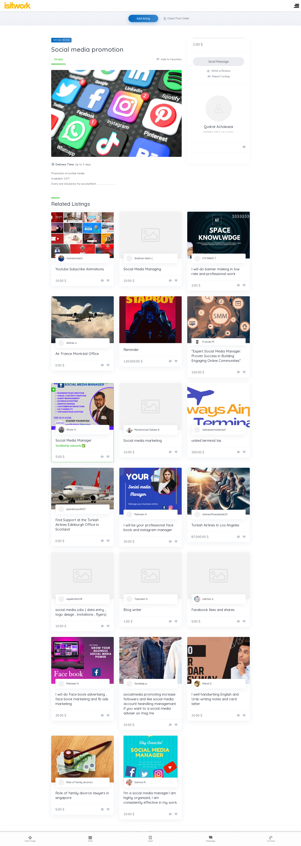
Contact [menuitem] (271, 841)
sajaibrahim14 (74, 599)
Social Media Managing (142, 269)
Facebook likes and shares (212, 610)
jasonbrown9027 (76, 509)
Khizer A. (71, 429)
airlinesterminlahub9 (214, 429)
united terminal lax (206, 440)
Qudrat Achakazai (218, 126)
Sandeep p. (141, 683)
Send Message (218, 62)
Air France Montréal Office (77, 353)
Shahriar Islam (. (143, 258)
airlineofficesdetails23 (214, 514)
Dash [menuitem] (150, 841)
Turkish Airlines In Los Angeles (215, 525)
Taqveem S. (141, 599)
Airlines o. (71, 342)
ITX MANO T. (209, 258)
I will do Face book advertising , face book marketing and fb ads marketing (81, 699)
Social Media (61, 40)
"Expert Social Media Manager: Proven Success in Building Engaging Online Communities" (216, 356)
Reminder (131, 349)
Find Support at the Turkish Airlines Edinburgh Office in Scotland (77, 524)
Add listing (143, 18)
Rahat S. (207, 683)
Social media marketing (143, 440)
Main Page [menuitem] (30, 841)
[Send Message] (244, 147)
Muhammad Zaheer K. (147, 429)
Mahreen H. (140, 514)
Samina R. (140, 782)
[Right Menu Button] (296, 6)
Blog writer (132, 610)
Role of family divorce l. (79, 782)
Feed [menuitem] (90, 841)
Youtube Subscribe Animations (79, 269)
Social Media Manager (74, 440)
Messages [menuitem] (210, 841)
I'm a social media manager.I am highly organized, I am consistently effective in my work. (150, 798)
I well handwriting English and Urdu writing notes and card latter (215, 699)
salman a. (208, 599)
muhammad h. (74, 258)
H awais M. (208, 341)
